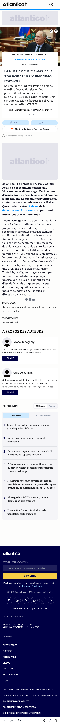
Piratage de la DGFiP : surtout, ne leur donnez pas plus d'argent (28, 499)
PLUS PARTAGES (43, 415)
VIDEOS (6, 662)
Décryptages (27, 54)
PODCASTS (8, 668)
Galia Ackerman (42, 110)
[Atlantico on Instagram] (42, 600)
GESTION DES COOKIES (13, 695)
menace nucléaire (12, 311)
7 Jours (52, 406)
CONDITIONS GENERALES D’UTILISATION (22, 713)
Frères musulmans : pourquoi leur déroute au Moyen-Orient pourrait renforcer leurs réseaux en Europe (31, 468)
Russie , (7, 307)
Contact (35, 627)
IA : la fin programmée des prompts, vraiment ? (27, 440)
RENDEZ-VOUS (9, 657)
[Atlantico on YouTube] (51, 600)
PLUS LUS (16, 415)
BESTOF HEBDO (10, 674)
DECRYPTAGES (10, 645)
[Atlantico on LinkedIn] (34, 600)
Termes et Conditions (32, 586)
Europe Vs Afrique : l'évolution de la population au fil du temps (26, 512)
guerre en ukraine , (23, 307)
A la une (15, 54)
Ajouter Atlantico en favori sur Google (32, 129)
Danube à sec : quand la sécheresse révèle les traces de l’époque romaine (30, 453)
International (42, 54)
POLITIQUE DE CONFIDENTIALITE (41, 695)
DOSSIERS (7, 651)
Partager (18, 122)
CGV (5, 689)
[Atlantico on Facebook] (25, 600)
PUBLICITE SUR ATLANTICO (42, 689)
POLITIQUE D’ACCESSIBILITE (16, 701)
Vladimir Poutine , (45, 307)
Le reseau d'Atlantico (13, 627)
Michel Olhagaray (22, 110)
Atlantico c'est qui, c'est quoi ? (18, 624)
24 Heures (40, 406)
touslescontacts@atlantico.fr (30, 608)
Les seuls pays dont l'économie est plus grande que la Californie (28, 427)
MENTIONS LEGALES (18, 689)
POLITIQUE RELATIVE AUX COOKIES (19, 707)
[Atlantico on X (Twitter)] (17, 600)
